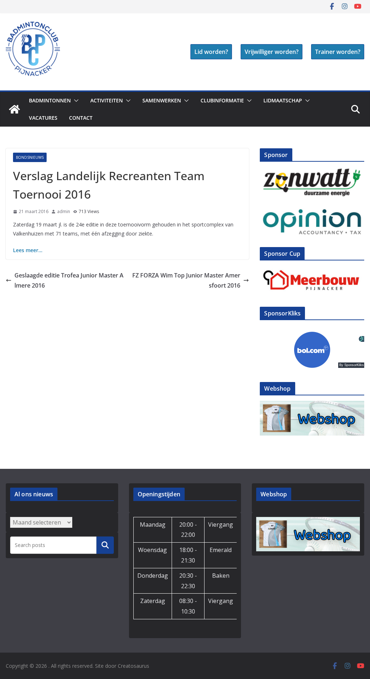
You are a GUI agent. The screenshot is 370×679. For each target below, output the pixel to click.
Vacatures (43, 117)
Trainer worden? (337, 52)
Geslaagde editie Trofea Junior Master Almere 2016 (69, 280)
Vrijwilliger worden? (271, 52)
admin (63, 211)
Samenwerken (161, 100)
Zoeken (105, 545)
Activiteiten (106, 100)
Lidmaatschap (282, 100)
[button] (75, 101)
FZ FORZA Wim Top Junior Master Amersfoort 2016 (186, 280)
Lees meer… (27, 250)
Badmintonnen (50, 100)
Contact (80, 117)
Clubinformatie (222, 100)
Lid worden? (211, 52)
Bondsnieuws (30, 157)
